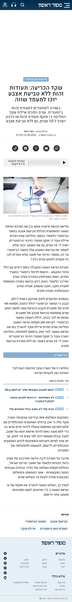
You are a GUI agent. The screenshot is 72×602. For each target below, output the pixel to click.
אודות (62, 586)
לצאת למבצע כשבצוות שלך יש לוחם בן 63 (29, 390)
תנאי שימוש (41, 589)
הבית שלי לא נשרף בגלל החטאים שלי (31, 409)
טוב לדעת (24, 566)
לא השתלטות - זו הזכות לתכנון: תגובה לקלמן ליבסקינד (32, 399)
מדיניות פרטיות (40, 586)
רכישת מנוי (59, 589)
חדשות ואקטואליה (36, 79)
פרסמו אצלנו (41, 582)
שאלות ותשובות (21, 582)
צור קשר (61, 582)
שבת (44, 566)
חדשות (61, 559)
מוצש (44, 563)
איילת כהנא (41, 131)
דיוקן (44, 559)
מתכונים (25, 563)
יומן (63, 566)
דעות (62, 563)
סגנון (26, 559)
